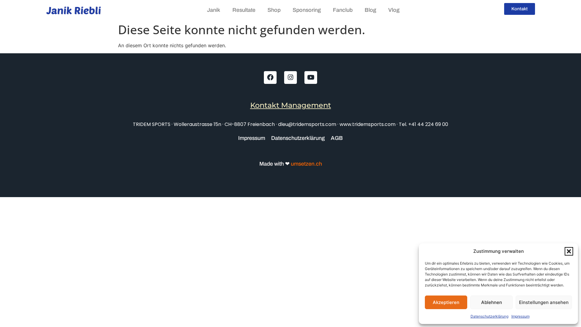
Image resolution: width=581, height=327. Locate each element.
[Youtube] (310, 77)
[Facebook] (270, 77)
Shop (274, 10)
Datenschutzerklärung (489, 316)
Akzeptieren (446, 302)
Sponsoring (307, 10)
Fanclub (343, 10)
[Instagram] (290, 77)
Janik (213, 10)
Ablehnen (491, 302)
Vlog (393, 10)
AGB (337, 138)
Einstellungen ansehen (544, 302)
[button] (569, 251)
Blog (370, 10)
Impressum (520, 316)
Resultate (243, 10)
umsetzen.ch (306, 164)
